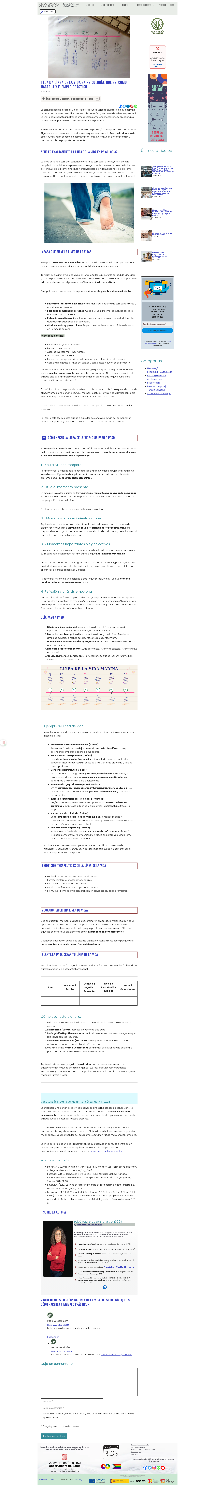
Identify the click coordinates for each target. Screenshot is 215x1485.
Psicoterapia (153, 382)
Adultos (90, 5)
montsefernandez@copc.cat (116, 1354)
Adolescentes (107, 5)
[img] (2, 742)
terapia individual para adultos (106, 1151)
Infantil (125, 5)
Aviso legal (79, 1479)
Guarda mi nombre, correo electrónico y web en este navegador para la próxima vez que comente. (88, 1415)
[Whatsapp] (135, 106)
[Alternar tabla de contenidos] (96, 99)
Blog (172, 5)
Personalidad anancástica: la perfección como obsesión (159, 255)
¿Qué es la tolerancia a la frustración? (162, 234)
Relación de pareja (157, 386)
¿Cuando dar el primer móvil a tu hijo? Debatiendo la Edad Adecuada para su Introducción (162, 191)
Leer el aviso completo (157, 65)
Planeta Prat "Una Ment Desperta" (119, 1267)
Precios (162, 5)
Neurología (153, 368)
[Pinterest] (131, 106)
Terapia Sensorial (156, 389)
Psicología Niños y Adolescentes (143, 1449)
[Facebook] (120, 106)
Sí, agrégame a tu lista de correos (60, 1426)
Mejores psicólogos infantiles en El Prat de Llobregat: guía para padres (162, 212)
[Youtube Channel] (163, 1468)
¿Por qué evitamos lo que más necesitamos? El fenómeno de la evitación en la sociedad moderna (163, 170)
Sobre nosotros (144, 5)
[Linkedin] (128, 106)
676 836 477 (49, 12)
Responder (53, 1337)
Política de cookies (46, 1479)
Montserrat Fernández (89, 1224)
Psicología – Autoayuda (159, 371)
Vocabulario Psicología (159, 393)
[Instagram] (154, 1468)
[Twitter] (124, 106)
